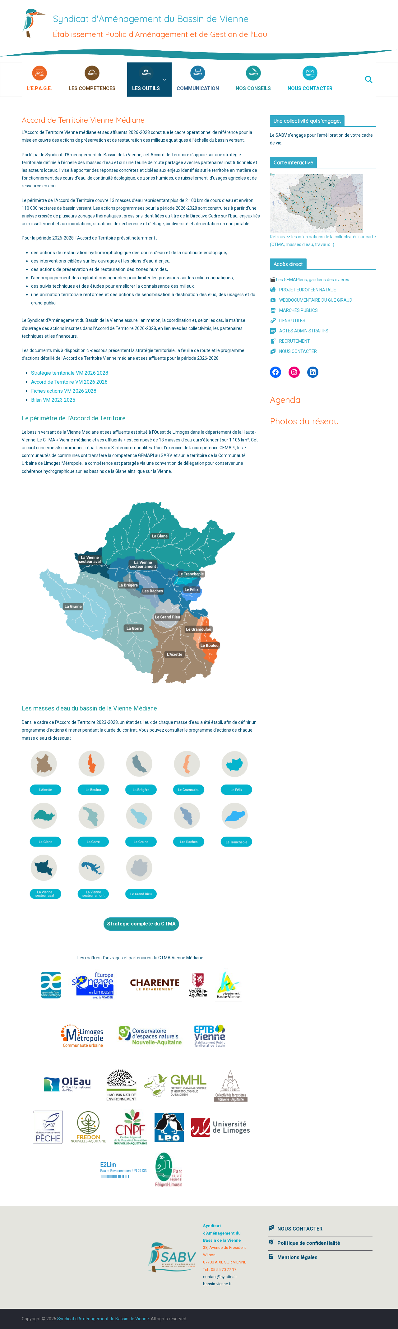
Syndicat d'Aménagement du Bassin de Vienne (151, 19)
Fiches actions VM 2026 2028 (63, 391)
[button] (55, 80)
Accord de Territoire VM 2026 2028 (69, 382)
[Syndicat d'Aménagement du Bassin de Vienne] (199, 53)
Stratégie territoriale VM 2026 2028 (69, 373)
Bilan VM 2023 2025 (53, 400)
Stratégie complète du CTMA (141, 924)
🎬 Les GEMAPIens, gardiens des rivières (309, 279)
